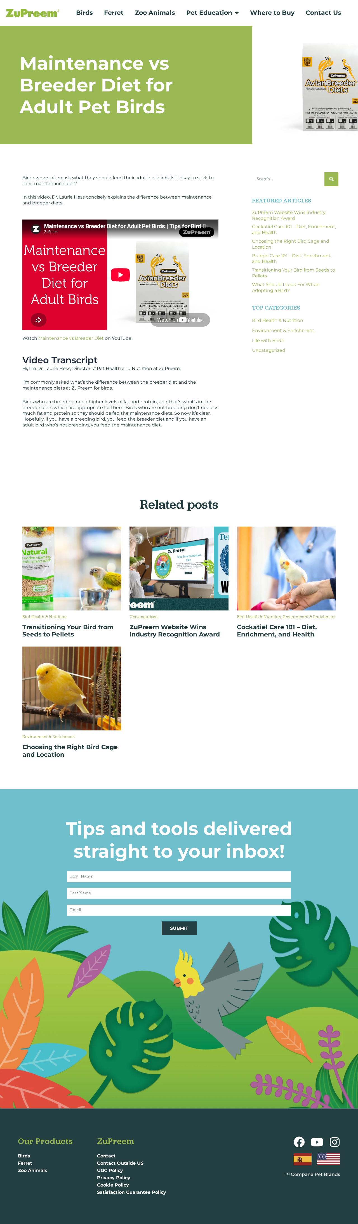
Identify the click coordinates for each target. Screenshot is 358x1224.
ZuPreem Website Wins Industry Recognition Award (289, 215)
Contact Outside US (120, 1163)
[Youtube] (316, 1142)
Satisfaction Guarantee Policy (131, 1192)
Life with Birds (268, 340)
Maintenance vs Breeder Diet (71, 338)
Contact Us (323, 12)
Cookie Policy (113, 1185)
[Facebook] (299, 1142)
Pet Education (209, 12)
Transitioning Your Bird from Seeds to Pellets (68, 630)
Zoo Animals (155, 12)
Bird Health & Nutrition (277, 320)
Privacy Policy (113, 1177)
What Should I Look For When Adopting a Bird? (286, 287)
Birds (84, 12)
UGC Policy (110, 1170)
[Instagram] (334, 1142)
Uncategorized (268, 350)
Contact (106, 1156)
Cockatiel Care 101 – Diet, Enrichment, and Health (277, 630)
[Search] (331, 179)
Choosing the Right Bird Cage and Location (70, 750)
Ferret (114, 12)
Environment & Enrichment (283, 330)
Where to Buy (272, 12)
